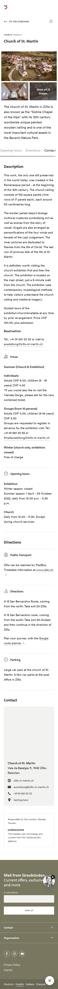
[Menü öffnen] (49, 980)
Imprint (8, 970)
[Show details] (53, 877)
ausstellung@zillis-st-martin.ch (23, 344)
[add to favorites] (51, 21)
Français (41, 984)
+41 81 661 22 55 (20, 339)
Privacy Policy (12, 964)
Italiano (30, 984)
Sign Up (29, 910)
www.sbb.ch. (45, 570)
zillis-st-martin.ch (24, 780)
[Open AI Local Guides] (49, 881)
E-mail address (11, 892)
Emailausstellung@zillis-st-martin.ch (27, 438)
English (20, 984)
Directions (32, 150)
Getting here (21, 800)
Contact (50, 150)
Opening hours (11, 150)
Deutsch (9, 984)
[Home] (5, 9)
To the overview (18, 21)
